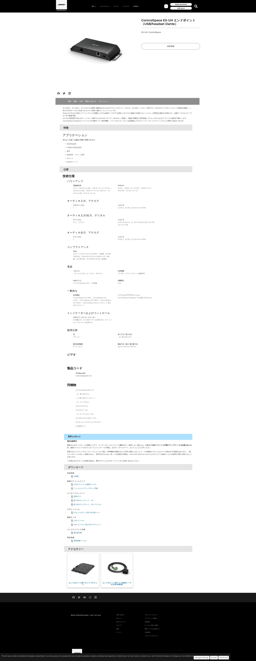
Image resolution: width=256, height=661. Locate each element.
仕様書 (76, 476)
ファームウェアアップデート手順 (86, 488)
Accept (214, 657)
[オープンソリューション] (109, 6)
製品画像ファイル (80, 541)
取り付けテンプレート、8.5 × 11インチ (87, 504)
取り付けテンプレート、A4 (84, 500)
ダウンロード (103, 101)
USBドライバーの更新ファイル (85, 484)
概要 (69, 101)
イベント (119, 632)
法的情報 (147, 632)
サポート (119, 618)
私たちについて (121, 622)
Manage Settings (201, 657)
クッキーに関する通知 (151, 625)
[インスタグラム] (90, 597)
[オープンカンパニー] (139, 6)
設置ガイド (78, 496)
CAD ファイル (79, 520)
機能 (75, 101)
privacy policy (53, 656)
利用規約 (147, 622)
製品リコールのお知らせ (152, 629)
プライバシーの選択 (151, 618)
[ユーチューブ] (84, 597)
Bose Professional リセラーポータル (86, 615)
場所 (117, 629)
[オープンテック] (118, 6)
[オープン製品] (95, 6)
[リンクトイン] (69, 93)
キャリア (119, 625)
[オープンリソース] (128, 6)
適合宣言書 (78, 533)
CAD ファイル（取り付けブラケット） (88, 524)
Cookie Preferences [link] (151, 635)
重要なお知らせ (90, 101)
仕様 (81, 101)
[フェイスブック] (58, 93)
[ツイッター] (64, 93)
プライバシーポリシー (151, 615)
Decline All (223, 657)
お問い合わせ (120, 615)
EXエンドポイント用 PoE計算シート (87, 512)
